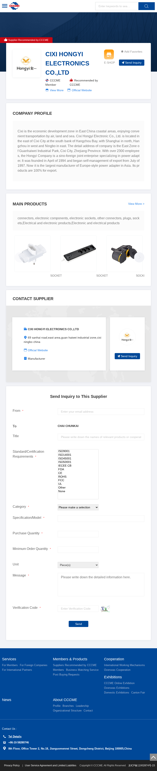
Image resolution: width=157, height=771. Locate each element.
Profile (57, 705)
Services (9, 659)
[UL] (78, 484)
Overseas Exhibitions (116, 687)
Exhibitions (113, 677)
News (6, 700)
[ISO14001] (78, 455)
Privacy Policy (12, 765)
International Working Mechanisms (124, 665)
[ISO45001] (78, 458)
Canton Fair (138, 692)
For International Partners (17, 669)
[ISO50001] (78, 462)
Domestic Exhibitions (116, 692)
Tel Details (14, 736)
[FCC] (78, 480)
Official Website (82, 90)
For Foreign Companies (33, 665)
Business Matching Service (82, 669)
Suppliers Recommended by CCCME (75, 665)
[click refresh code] (104, 608)
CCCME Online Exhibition (119, 683)
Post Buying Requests (66, 674)
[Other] (78, 488)
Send (78, 624)
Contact (88, 710)
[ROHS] (78, 477)
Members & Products (70, 659)
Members (58, 669)
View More (57, 90)
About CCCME (65, 700)
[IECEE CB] (78, 466)
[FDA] (78, 469)
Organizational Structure (67, 710)
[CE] (78, 473)
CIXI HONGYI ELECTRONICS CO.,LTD (53, 329)
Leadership (82, 705)
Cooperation (114, 659)
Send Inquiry (133, 62)
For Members (10, 665)
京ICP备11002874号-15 (141, 765)
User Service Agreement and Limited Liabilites (50, 765)
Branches (68, 705)
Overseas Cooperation (117, 669)
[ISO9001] (78, 451)
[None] (78, 491)
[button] (138, 256)
